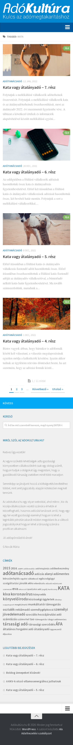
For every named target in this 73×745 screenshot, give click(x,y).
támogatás (41, 619)
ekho (31, 583)
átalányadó (42, 629)
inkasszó (23, 589)
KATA (63, 588)
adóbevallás (29, 568)
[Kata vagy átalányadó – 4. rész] (36, 314)
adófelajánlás (42, 568)
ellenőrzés (39, 583)
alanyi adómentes (57, 574)
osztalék (9, 609)
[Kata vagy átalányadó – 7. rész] (36, 60)
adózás (39, 574)
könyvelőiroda (15, 598)
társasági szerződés (41, 624)
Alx (61, 729)
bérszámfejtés (11, 578)
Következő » (40, 389)
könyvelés (39, 594)
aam (20, 568)
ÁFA (59, 624)
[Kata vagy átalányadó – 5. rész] (36, 229)
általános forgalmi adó (18, 629)
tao (32, 619)
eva (15, 588)
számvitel (23, 619)
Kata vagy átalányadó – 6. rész (29, 172)
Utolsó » (57, 389)
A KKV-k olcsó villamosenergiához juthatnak (33, 681)
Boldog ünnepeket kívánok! (23, 672)
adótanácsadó (18, 573)
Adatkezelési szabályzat (36, 733)
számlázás (10, 619)
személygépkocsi (42, 609)
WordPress (29, 729)
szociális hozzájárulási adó (44, 614)
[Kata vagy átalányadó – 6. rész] (36, 145)
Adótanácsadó (12, 81)
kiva (6, 594)
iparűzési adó (34, 589)
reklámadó (22, 609)
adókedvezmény (59, 568)
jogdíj (44, 589)
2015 (6, 568)
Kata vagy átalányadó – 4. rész (29, 341)
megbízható (21, 604)
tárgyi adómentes (57, 619)
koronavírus (22, 594)
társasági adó (15, 624)
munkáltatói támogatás (44, 604)
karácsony (52, 589)
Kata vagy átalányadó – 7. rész (29, 87)
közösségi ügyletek (41, 599)
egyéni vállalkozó (29, 578)
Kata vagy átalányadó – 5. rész (29, 256)
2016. (14, 568)
